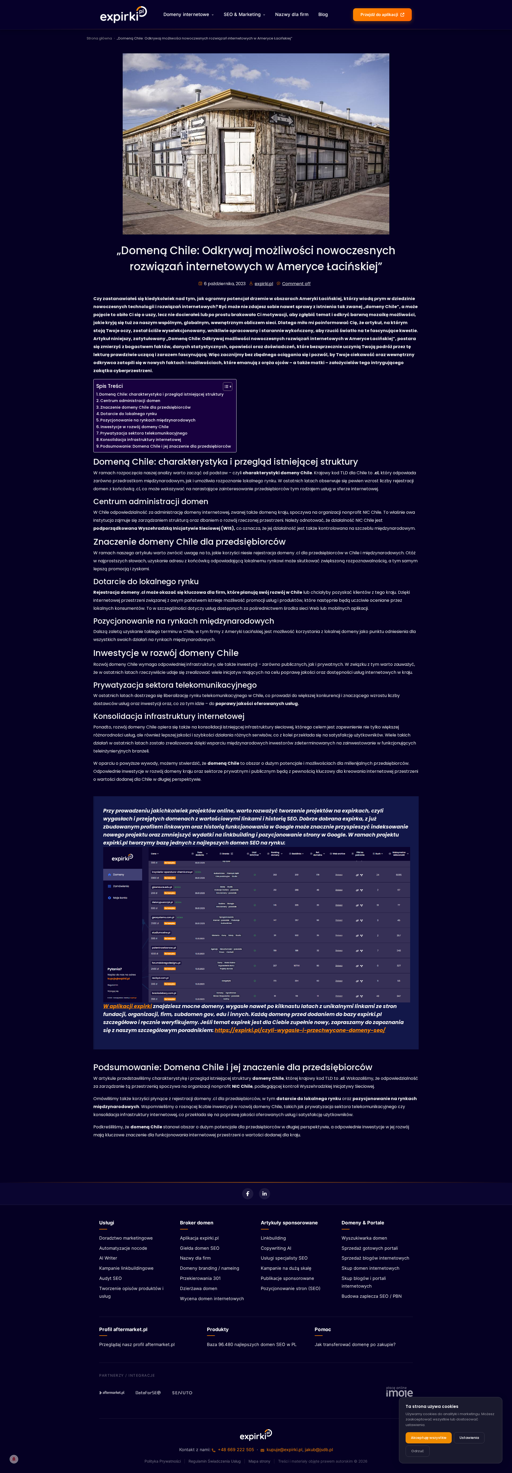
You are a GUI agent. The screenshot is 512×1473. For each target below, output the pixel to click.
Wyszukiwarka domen (364, 1238)
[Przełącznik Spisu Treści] (225, 386)
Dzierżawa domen (198, 1288)
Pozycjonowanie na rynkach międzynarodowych (147, 420)
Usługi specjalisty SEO (284, 1258)
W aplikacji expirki (127, 1006)
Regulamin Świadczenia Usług (215, 1461)
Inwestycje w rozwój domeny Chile (135, 426)
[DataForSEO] (148, 1393)
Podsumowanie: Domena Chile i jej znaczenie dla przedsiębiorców (165, 446)
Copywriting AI (276, 1248)
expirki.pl (264, 284)
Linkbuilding (273, 1238)
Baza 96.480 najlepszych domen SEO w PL (252, 1344)
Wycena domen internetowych (212, 1298)
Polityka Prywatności (163, 1461)
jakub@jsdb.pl (319, 1449)
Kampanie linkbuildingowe (126, 1268)
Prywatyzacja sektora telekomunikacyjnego (143, 433)
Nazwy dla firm (292, 14)
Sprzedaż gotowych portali (370, 1248)
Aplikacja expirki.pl (199, 1238)
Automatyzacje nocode (123, 1248)
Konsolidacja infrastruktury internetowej (140, 439)
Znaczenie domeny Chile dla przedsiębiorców (145, 407)
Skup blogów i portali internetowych (364, 1282)
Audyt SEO (110, 1278)
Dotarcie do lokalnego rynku (129, 413)
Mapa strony (259, 1461)
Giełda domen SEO (199, 1248)
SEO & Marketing (242, 14)
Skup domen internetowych (370, 1268)
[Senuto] (184, 1393)
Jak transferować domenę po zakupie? (355, 1344)
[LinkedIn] (264, 1193)
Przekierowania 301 (200, 1278)
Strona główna (99, 38)
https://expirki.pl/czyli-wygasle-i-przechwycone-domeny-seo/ (300, 1030)
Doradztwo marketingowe (126, 1238)
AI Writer (108, 1258)
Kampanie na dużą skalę (286, 1268)
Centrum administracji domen (130, 400)
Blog (323, 14)
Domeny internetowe (186, 14)
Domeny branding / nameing (209, 1268)
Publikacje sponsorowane (287, 1278)
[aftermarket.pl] (112, 1393)
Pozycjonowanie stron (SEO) (291, 1288)
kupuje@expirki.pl (284, 1449)
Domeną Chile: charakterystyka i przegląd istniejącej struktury (161, 394)
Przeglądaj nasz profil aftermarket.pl (137, 1344)
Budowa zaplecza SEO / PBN (372, 1296)
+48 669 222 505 (236, 1449)
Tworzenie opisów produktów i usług (131, 1292)
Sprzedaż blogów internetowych (375, 1258)
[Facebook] (247, 1193)
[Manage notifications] (14, 1459)
